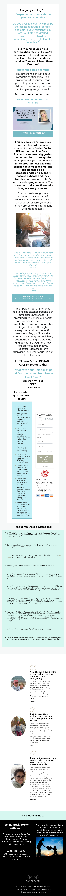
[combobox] (39, 434)
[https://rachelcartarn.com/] (33, 878)
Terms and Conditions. (46, 491)
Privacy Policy (25, 888)
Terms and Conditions (38, 888)
